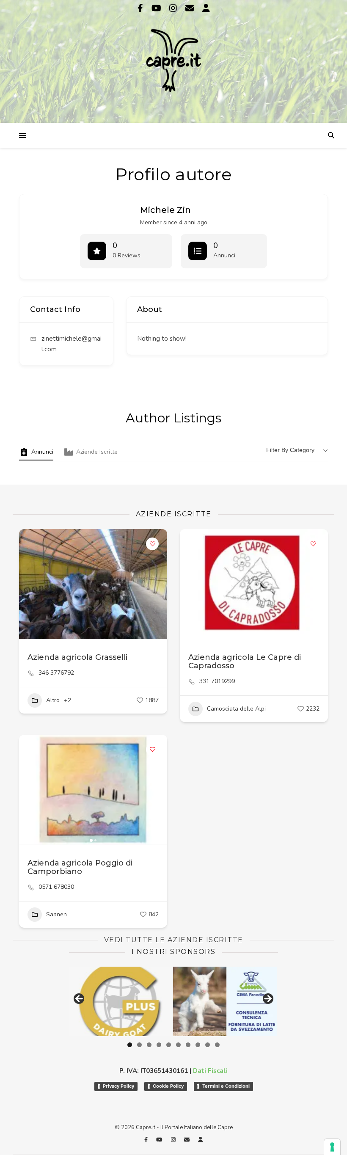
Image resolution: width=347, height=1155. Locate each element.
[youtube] (157, 8)
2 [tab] (139, 1044)
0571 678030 (56, 887)
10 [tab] (217, 1044)
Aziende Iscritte (97, 452)
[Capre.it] (173, 60)
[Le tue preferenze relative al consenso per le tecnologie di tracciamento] (332, 1147)
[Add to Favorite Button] (152, 544)
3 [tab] (149, 1044)
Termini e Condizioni (226, 1086)
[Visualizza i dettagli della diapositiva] (226, 1001)
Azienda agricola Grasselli (77, 657)
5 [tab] (168, 1044)
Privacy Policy (118, 1086)
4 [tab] (159, 1044)
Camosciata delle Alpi (236, 709)
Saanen (56, 914)
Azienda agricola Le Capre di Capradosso (244, 661)
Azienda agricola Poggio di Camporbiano (80, 867)
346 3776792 (56, 673)
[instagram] (174, 8)
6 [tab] (178, 1044)
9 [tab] (207, 1044)
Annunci (42, 452)
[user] (206, 8)
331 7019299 (217, 681)
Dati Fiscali (210, 1071)
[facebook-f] (141, 8)
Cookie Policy (168, 1086)
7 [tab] (188, 1044)
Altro (53, 700)
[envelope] (190, 8)
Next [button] (267, 999)
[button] (29, 789)
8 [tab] (198, 1044)
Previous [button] (79, 999)
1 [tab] (129, 1044)
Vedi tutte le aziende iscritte (173, 940)
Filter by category (290, 450)
